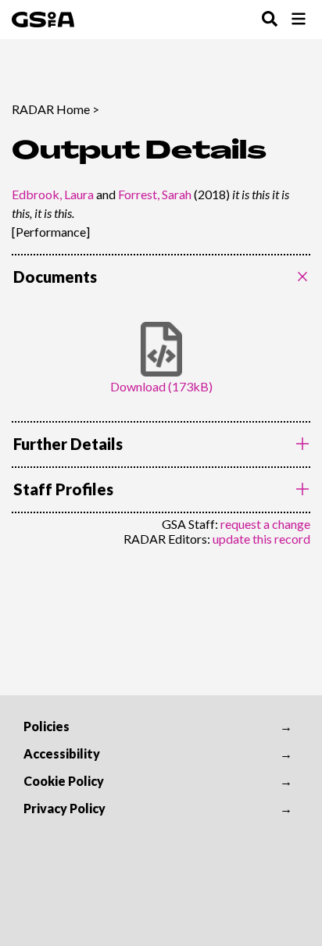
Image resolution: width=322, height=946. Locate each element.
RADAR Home (51, 109)
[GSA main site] (43, 19)
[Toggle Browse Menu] (298, 20)
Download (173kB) (161, 386)
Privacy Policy (64, 808)
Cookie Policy (63, 780)
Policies (46, 726)
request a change (265, 523)
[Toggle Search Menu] (269, 20)
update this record (261, 538)
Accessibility (61, 753)
